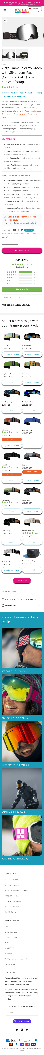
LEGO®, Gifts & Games (13, 901)
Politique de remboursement (16, 959)
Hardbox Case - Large (29, 561)
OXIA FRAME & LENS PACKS (13, 812)
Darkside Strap (6, 465)
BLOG (7, 943)
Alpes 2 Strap (26, 345)
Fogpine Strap (26, 465)
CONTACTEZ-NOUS (11, 937)
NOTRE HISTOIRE (11, 932)
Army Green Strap (7, 374)
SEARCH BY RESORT (12, 880)
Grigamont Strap (7, 561)
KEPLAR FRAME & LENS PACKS (15, 858)
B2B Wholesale (10, 912)
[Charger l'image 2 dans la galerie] (22, 55)
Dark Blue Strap (27, 430)
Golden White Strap (28, 531)
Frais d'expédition (15, 233)
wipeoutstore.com (12, 1048)
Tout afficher (22, 580)
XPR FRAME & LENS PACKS (13, 671)
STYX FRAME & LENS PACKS (14, 718)
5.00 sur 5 (28, 264)
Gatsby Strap (26, 500)
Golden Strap (6, 531)
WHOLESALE (9, 948)
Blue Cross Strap (7, 402)
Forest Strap (6, 500)
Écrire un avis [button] (22, 289)
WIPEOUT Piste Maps (12, 885)
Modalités (8, 953)
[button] (4, 10)
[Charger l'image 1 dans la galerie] (8, 55)
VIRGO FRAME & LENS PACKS (14, 765)
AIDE (6, 927)
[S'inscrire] (35, 1013)
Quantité (5, 237)
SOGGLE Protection (12, 896)
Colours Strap (6, 430)
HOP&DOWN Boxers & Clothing (16, 890)
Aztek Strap (26, 374)
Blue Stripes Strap (28, 402)
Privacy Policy (10, 964)
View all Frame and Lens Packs (20, 619)
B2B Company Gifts (12, 906)
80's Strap (5, 345)
